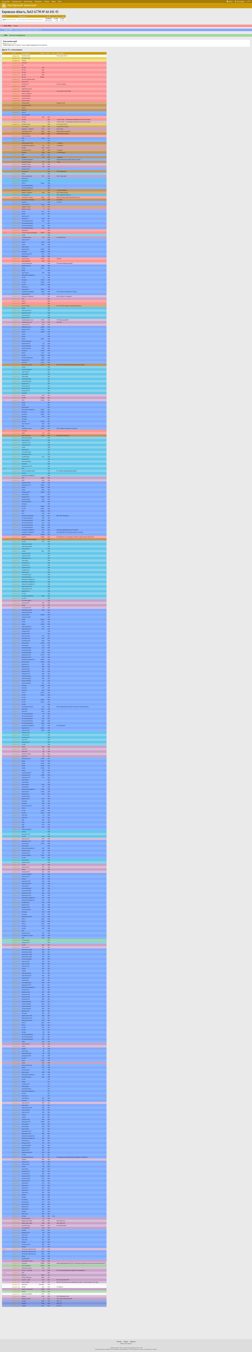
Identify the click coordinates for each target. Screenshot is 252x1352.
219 (4, 1249)
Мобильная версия (126, 1343)
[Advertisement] (126, 1324)
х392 (4, 155)
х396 (4, 931)
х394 (4, 469)
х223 (4, 513)
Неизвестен (16, 435)
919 (4, 1254)
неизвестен (15, 56)
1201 (4, 1251)
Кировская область (11, 19)
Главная (119, 1341)
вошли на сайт (11, 43)
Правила (132, 1341)
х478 (4, 1273)
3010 (4, 233)
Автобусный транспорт (22, 5)
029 (4, 400)
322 (4, 63)
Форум (126, 1341)
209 (4, 431)
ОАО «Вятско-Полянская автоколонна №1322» (31, 19)
